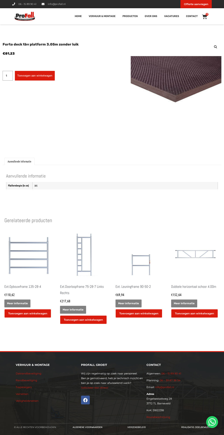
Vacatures (171, 16)
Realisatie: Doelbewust (195, 427)
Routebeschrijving (158, 417)
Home (78, 16)
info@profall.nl (164, 387)
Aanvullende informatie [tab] (19, 161)
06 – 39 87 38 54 (170, 380)
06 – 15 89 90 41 (171, 373)
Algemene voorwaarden (87, 427)
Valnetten (22, 394)
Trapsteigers (24, 387)
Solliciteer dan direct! (95, 387)
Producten (130, 16)
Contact (192, 16)
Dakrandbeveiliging (28, 373)
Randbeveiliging (26, 380)
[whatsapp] (211, 422)
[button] (215, 47)
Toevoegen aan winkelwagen (34, 75)
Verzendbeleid (136, 427)
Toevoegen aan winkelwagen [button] (27, 313)
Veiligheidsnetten (27, 400)
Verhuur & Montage (102, 16)
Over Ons (151, 16)
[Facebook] (85, 400)
